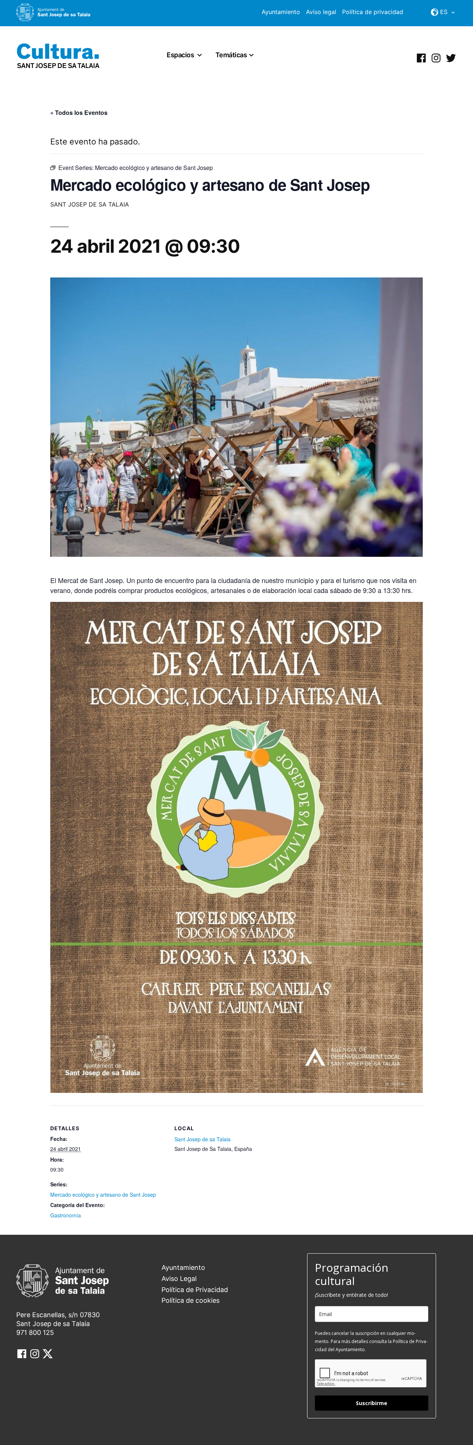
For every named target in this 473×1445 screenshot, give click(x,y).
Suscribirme (371, 1403)
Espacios (180, 55)
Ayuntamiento (281, 12)
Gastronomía (65, 1215)
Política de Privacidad (194, 1290)
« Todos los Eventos (79, 112)
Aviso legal (321, 12)
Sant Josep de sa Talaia (202, 1139)
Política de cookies (190, 1300)
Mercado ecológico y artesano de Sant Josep (103, 1194)
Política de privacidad (372, 12)
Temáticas (231, 55)
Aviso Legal (179, 1278)
